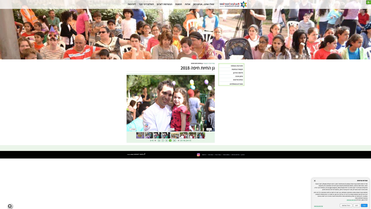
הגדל (170, 129)
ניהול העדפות (346, 205)
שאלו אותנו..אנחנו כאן (203, 4)
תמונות (178, 4)
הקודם (133, 129)
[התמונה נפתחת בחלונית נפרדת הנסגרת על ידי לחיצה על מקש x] (171, 102)
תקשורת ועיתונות (237, 69)
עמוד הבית (212, 63)
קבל (364, 205)
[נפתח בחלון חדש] (198, 154)
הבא (208, 129)
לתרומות (132, 4)
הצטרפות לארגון (164, 4)
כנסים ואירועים (238, 80)
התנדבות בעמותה (237, 66)
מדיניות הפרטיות (351, 200)
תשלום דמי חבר (146, 4)
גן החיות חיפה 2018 (198, 68)
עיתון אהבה (239, 76)
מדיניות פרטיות (318, 206)
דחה (356, 205)
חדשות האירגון (238, 73)
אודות (187, 4)
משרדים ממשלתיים (236, 84)
